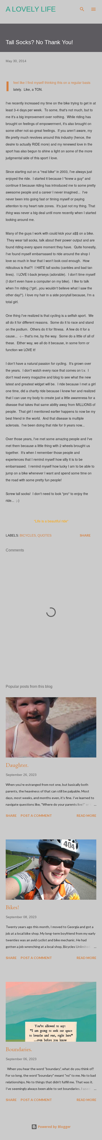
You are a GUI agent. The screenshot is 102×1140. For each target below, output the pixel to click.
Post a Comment (36, 815)
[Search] (82, 8)
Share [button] (85, 535)
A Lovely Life (31, 9)
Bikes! (12, 907)
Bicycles (28, 535)
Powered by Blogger (54, 1126)
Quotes (44, 535)
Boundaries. (19, 1049)
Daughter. (17, 765)
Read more (86, 815)
